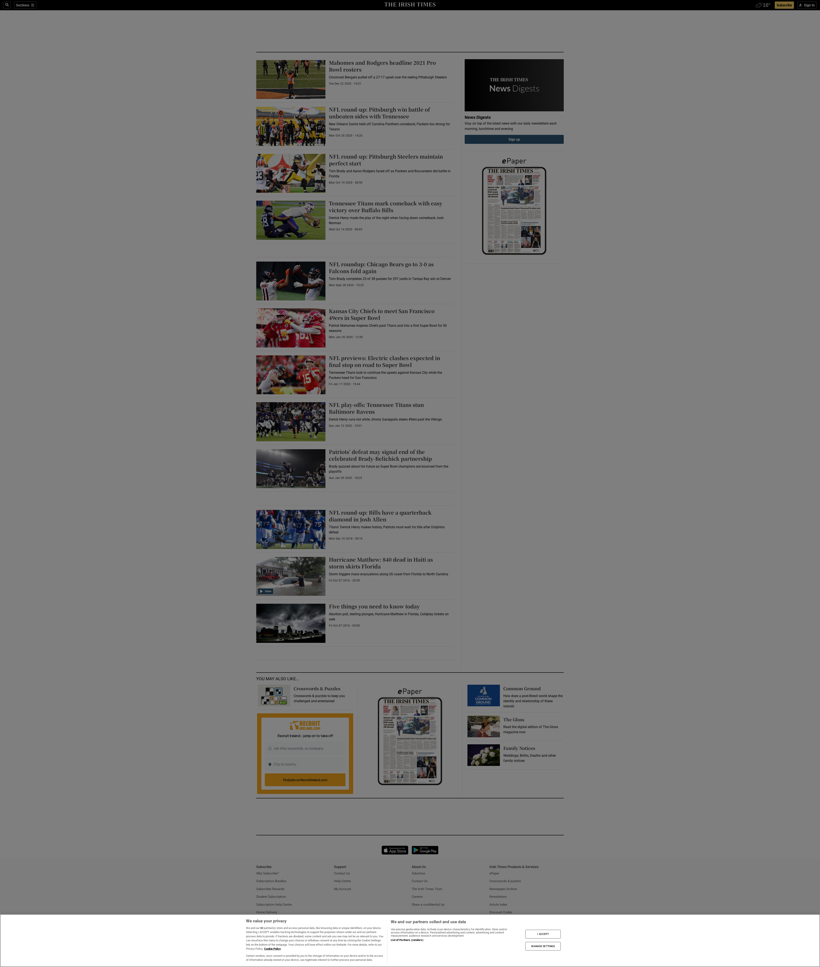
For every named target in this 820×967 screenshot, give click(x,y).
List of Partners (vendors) (407, 940)
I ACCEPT (543, 934)
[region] (410, 940)
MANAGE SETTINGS (543, 946)
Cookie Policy (272, 948)
